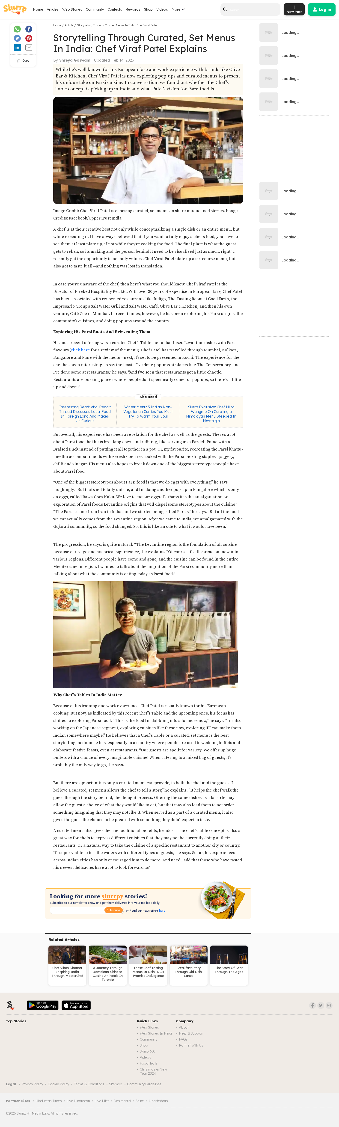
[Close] (220, 26)
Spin (169, 54)
